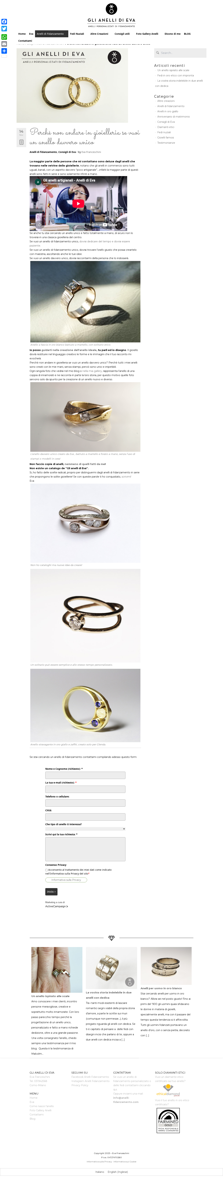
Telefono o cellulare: (57, 796)
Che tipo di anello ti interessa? (63, 824)
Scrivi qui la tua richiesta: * (61, 834)
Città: (48, 810)
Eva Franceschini (91, 152)
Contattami (25, 40)
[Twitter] (4, 28)
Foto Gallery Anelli (147, 33)
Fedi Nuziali (77, 33)
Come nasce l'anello (42, 1106)
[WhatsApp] (4, 36)
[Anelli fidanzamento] (111, 16)
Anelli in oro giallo (167, 111)
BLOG (187, 33)
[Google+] (4, 32)
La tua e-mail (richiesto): (61, 782)
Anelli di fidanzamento (43, 152)
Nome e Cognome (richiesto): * (64, 768)
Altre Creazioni (99, 33)
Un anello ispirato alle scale (173, 70)
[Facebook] (4, 21)
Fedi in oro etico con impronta (175, 75)
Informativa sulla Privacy (66, 879)
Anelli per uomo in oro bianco (161, 988)
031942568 (40, 1081)
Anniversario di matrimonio (173, 116)
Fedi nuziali (164, 132)
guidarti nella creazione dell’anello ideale (69, 350)
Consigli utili (122, 33)
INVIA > (51, 891)
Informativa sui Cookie (125, 1161)
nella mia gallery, (92, 371)
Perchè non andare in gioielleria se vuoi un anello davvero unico (85, 137)
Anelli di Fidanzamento (50, 33)
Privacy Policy (79, 1085)
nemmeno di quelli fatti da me (85, 464)
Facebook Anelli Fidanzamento (90, 1076)
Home (22, 33)
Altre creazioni (166, 101)
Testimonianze (166, 142)
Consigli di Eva (67, 152)
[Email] (4, 43)
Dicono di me (172, 33)
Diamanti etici (165, 127)
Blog (32, 1118)
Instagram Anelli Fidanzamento (90, 1081)
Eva (31, 33)
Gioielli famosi (165, 137)
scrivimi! (126, 476)
